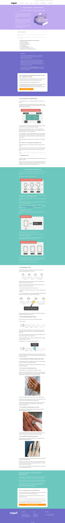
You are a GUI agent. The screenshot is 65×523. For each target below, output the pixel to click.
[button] (32, 32)
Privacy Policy (35, 515)
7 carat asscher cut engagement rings (27, 206)
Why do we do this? (47, 0)
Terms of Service (35, 516)
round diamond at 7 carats (38, 206)
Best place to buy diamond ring (26, 516)
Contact (38, 0)
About (35, 0)
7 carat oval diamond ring (29, 207)
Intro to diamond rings (25, 514)
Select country (51, 0)
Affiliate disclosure (35, 514)
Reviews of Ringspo (41, 0)
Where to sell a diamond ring (26, 515)
